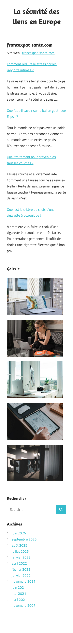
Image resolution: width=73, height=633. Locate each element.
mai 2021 (19, 593)
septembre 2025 (24, 539)
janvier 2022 (21, 575)
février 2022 (21, 569)
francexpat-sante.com (38, 52)
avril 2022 (19, 563)
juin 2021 (19, 587)
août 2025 (19, 545)
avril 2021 (19, 599)
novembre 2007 (23, 605)
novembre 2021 (23, 581)
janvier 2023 (21, 557)
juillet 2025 (20, 551)
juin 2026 (19, 533)
